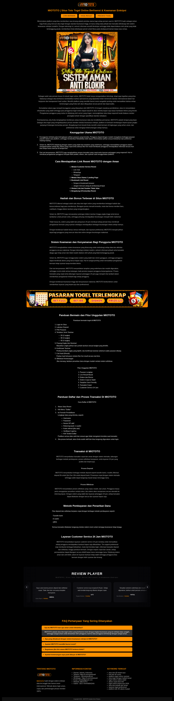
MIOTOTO (40, 681)
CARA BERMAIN (69, 16)
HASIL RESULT (86, 16)
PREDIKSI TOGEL (104, 16)
